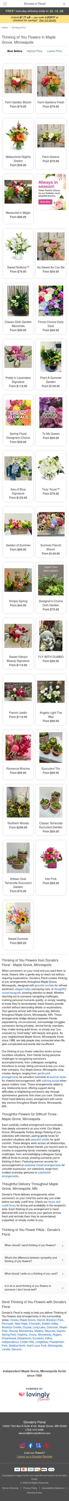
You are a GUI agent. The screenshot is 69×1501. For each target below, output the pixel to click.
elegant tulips (23, 989)
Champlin (34, 1323)
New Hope (21, 1323)
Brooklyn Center (11, 1327)
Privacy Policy (30, 1488)
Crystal (27, 1327)
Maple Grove (27, 1320)
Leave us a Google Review (34, 1456)
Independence (10, 1342)
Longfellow (42, 1342)
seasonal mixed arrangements (42, 1165)
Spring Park (9, 1334)
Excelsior (38, 1338)
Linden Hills (27, 1342)
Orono (32, 1334)
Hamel (41, 1320)
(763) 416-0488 (34, 1429)
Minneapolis (55, 1345)
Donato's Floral (34, 3)
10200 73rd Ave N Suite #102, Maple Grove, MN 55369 (34, 1426)
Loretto (6, 1349)
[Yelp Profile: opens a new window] (46, 1445)
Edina (48, 1338)
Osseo (14, 1320)
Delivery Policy (34, 1492)
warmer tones (58, 1077)
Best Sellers (14, 51)
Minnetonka (26, 1331)
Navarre (16, 1349)
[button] (61, 1492)
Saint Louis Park (37, 1345)
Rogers (57, 1334)
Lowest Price (54, 51)
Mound (13, 1331)
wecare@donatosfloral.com (34, 1433)
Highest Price (34, 51)
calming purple (50, 1080)
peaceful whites (40, 1139)
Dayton (61, 1331)
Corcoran (52, 1327)
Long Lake (39, 1327)
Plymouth (7, 1323)
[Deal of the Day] (50, 196)
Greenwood (9, 1338)
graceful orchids (44, 985)
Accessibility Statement (53, 1488)
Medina (38, 1331)
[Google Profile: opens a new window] (38, 1445)
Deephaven (24, 1338)
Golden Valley (50, 1323)
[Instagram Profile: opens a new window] (22, 1445)
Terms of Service (10, 1488)
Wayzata (50, 1331)
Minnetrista (44, 1334)
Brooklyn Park (54, 1320)
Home (5, 27)
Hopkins (22, 1334)
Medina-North (17, 1345)
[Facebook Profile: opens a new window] (30, 1445)
